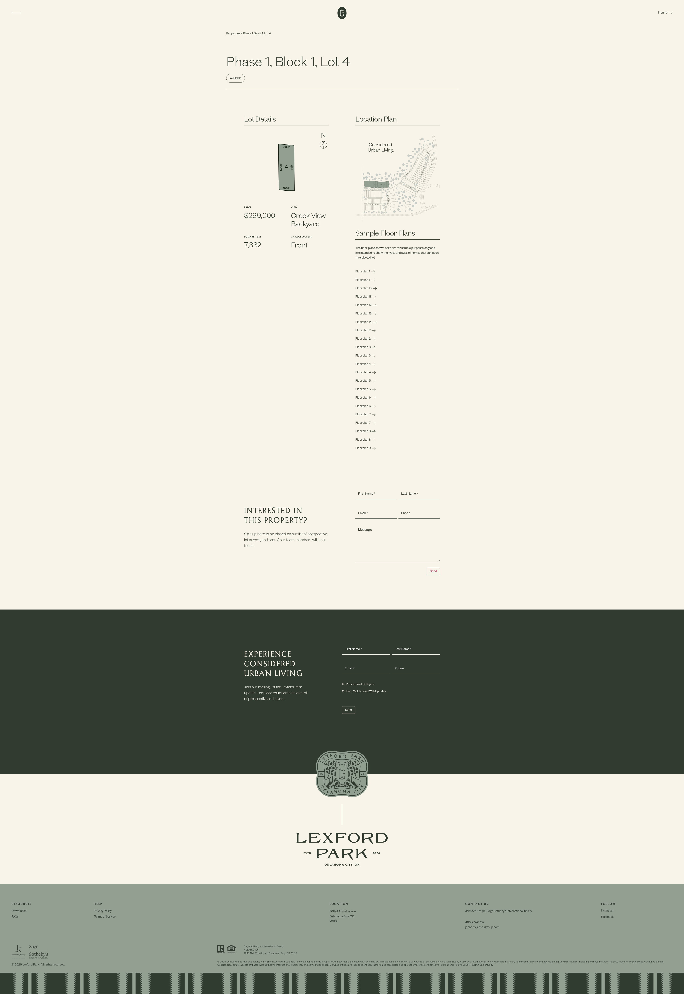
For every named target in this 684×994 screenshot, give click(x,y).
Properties (233, 33)
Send (433, 571)
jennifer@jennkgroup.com (482, 927)
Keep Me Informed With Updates (366, 691)
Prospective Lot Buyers (360, 684)
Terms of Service (104, 916)
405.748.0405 (251, 950)
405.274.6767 (474, 922)
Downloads (19, 911)
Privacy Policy (103, 911)
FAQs (15, 916)
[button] (94, 13)
